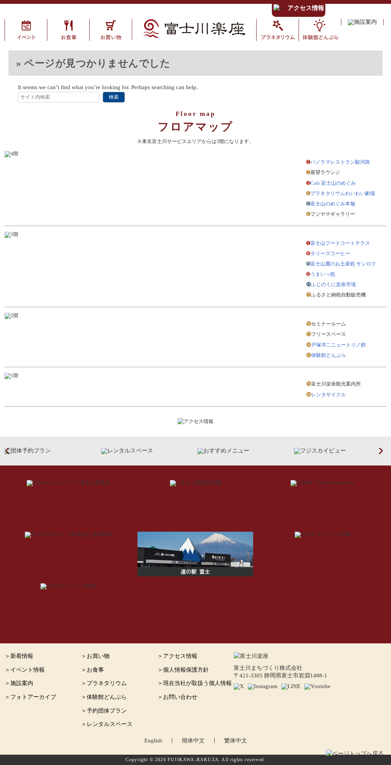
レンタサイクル (328, 394)
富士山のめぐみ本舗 (332, 204)
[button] (10, 451)
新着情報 (21, 656)
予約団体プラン (107, 711)
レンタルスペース (109, 724)
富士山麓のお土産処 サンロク (343, 264)
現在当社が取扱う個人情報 (197, 683)
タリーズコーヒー (330, 253)
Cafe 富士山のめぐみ (333, 183)
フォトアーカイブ (33, 697)
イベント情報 (27, 670)
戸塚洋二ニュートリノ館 (338, 345)
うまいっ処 (322, 274)
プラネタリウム (107, 683)
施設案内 (21, 683)
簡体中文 (193, 740)
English (153, 740)
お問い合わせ (180, 697)
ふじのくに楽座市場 (333, 284)
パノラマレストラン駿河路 (340, 162)
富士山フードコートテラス (340, 243)
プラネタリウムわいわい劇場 (342, 193)
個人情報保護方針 (186, 670)
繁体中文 (235, 740)
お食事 (95, 670)
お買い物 (98, 656)
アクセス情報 (306, 8)
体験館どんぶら (328, 355)
